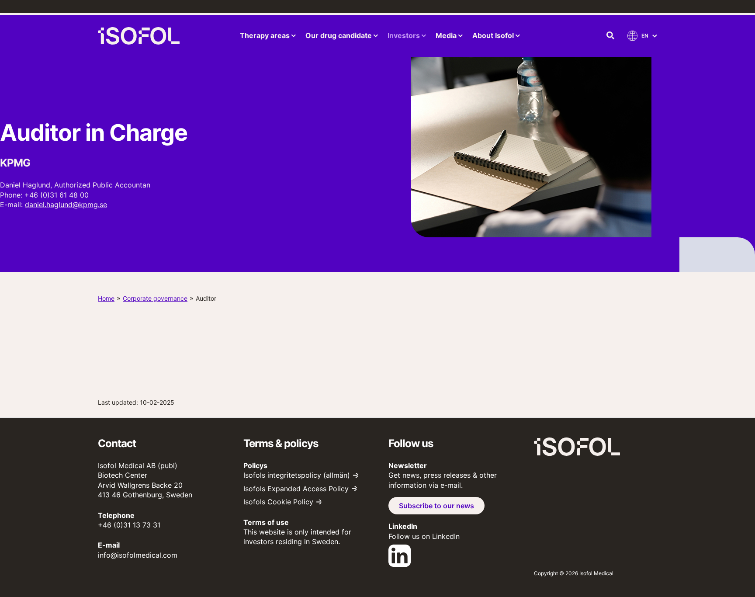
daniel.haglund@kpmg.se (66, 204)
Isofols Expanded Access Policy (296, 488)
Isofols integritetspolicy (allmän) (296, 475)
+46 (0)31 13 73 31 (129, 525)
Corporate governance (155, 298)
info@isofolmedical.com (137, 555)
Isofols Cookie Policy (278, 501)
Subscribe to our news (436, 505)
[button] (610, 36)
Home (106, 298)
